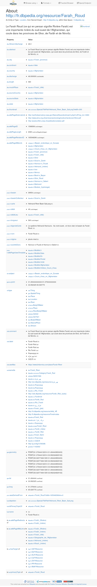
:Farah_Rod (35, 417)
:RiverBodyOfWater (37, 311)
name (10, 512)
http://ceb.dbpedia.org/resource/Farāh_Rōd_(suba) (47, 393)
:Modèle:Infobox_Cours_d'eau (42, 268)
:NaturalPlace (34, 322)
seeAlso (11, 364)
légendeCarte (14, 226)
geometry (11, 452)
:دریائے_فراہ (36, 420)
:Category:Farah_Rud (41, 373)
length (10, 82)
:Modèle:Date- (36, 253)
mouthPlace (12, 87)
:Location (32, 299)
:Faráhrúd (35, 396)
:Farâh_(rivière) (37, 523)
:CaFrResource (35, 558)
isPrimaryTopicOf (14, 506)
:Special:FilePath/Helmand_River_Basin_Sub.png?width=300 (55, 109)
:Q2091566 (34, 376)
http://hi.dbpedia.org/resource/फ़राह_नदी (42, 411)
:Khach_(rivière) (37, 543)
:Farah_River (34, 370)
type (9, 290)
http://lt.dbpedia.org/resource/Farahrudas (43, 414)
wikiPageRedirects (17, 520)
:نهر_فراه (34, 379)
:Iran (32, 169)
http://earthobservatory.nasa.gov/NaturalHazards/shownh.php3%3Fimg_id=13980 (58, 115)
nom (10, 233)
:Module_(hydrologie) (39, 187)
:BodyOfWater (35, 305)
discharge (12, 76)
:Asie (33, 65)
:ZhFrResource (35, 560)
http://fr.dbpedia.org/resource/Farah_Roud (45, 15)
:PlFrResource (35, 563)
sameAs (11, 370)
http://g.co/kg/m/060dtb (36, 443)
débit (11, 209)
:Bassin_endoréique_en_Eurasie (43, 143)
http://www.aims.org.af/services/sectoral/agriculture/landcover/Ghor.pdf (54, 118)
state (10, 104)
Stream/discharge (15, 44)
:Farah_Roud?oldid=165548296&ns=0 (45, 495)
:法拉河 (34, 440)
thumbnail (12, 109)
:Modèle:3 (34, 250)
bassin (11, 192)
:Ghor (33, 157)
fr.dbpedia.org (79, 20)
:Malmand (34, 184)
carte (11, 203)
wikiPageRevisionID (15, 137)
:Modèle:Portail (36, 259)
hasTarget (13, 549)
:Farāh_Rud (36, 399)
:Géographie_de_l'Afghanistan (42, 537)
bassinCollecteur (15, 198)
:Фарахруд (35, 385)
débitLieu (12, 215)
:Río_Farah (35, 402)
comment (11, 331)
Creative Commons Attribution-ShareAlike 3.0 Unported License (68, 584)
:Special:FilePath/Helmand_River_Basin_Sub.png (50, 500)
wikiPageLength (14, 132)
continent (11, 65)
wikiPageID (12, 126)
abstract (11, 49)
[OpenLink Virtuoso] (29, 581)
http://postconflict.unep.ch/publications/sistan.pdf (46, 121)
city (9, 59)
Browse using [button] (30, 3)
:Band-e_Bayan (37, 175)
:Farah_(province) (37, 59)
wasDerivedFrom (15, 495)
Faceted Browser (66, 3)
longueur (12, 220)
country (11, 71)
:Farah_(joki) (35, 408)
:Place (31, 296)
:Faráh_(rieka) (36, 429)
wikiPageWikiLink (14, 143)
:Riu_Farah (35, 390)
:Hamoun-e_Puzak (38, 163)
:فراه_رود (34, 405)
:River (31, 302)
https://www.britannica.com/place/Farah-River (45, 364)
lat (9, 478)
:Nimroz (34, 172)
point (11, 282)
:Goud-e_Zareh (37, 160)
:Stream (32, 325)
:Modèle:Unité (36, 262)
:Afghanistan (35, 71)
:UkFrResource (35, 549)
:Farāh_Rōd (36, 432)
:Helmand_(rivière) (38, 166)
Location (23, 20)
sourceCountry (13, 93)
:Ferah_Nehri (36, 435)
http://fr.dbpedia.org (50, 20)
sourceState (12, 98)
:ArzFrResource (35, 555)
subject (10, 273)
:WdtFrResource (36, 566)
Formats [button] (46, 3)
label (10, 341)
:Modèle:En (35, 256)
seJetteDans (13, 245)
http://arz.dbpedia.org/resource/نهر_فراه (43, 382)
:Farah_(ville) (36, 87)
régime (11, 239)
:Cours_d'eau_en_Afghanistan (42, 149)
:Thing (31, 290)
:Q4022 (33, 314)
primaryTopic (15, 572)
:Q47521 (33, 317)
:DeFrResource (35, 552)
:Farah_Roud (36, 506)
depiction (11, 500)
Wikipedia (32, 584)
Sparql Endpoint (85, 3)
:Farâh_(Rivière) (37, 520)
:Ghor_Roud (35, 178)
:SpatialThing (34, 293)
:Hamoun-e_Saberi (38, 181)
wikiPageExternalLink (16, 115)
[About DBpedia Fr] (13, 3)
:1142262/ (34, 446)
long (10, 486)
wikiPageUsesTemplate (16, 251)
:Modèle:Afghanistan (38, 265)
